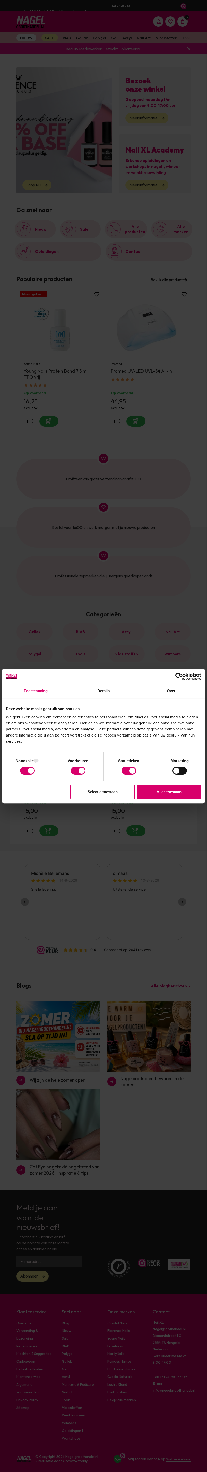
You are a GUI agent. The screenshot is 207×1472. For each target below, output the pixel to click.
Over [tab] (171, 691)
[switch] (78, 771)
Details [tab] (103, 691)
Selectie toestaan (103, 792)
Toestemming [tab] (36, 691)
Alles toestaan (169, 792)
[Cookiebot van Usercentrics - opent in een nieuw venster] (179, 676)
